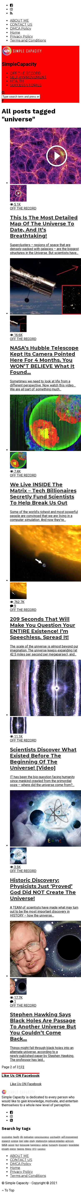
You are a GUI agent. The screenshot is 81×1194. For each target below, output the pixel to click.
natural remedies (56, 1141)
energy (13, 1149)
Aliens (28, 1149)
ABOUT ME (19, 21)
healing (20, 1149)
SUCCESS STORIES (26, 85)
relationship (41, 1141)
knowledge (74, 1145)
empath (5, 1149)
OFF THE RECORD (25, 73)
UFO (34, 1149)
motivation (29, 1137)
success (41, 1149)
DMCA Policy (20, 28)
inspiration (7, 1137)
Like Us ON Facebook (20, 1076)
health (16, 1137)
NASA (4, 1145)
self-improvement (69, 1137)
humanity (53, 1145)
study (32, 1141)
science (14, 1141)
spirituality (55, 1137)
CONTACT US (21, 25)
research (6, 1141)
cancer (11, 1145)
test (17, 1145)
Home (15, 32)
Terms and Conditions (28, 40)
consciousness (41, 1137)
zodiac (45, 1145)
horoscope (24, 1145)
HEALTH (17, 81)
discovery (63, 1145)
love (21, 1141)
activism (69, 1141)
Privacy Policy (21, 36)
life (21, 1137)
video (26, 1141)
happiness (35, 1145)
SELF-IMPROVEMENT (28, 77)
